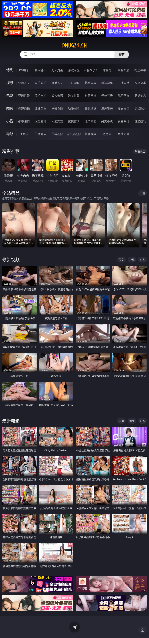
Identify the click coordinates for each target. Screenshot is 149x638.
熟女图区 (123, 108)
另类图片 (140, 108)
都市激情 (24, 121)
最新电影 (11, 421)
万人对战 (57, 70)
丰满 (121, 421)
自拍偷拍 (40, 83)
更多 (142, 259)
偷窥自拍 (24, 108)
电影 (9, 95)
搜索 (122, 54)
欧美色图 (57, 108)
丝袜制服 (107, 83)
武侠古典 (74, 121)
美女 (121, 259)
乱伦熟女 (123, 96)
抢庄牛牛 (140, 70)
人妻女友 (57, 121)
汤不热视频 (74, 134)
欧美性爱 (74, 96)
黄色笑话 (123, 121)
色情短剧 (123, 134)
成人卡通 (57, 96)
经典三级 (107, 96)
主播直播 (123, 83)
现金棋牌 (123, 70)
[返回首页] (142, 630)
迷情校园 (90, 121)
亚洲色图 (40, 108)
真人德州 (40, 70)
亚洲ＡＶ (24, 83)
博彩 (9, 70)
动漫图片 (74, 108)
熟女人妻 (90, 83)
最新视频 (11, 259)
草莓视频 (57, 134)
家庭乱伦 (40, 121)
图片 (9, 108)
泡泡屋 (107, 134)
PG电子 (24, 70)
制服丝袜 (90, 96)
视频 (9, 82)
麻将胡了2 (90, 70)
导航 (9, 133)
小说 (9, 121)
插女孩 (24, 134)
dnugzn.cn (74, 45)
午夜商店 (40, 134)
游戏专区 (74, 70)
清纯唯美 (107, 108)
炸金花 (107, 70)
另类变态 (140, 96)
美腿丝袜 (90, 108)
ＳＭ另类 (140, 83)
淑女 (131, 421)
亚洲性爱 (24, 96)
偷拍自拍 (40, 96)
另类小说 (107, 121)
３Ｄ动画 (74, 83)
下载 (142, 193)
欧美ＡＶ (57, 83)
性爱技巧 (140, 121)
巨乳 (131, 259)
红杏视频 (90, 134)
